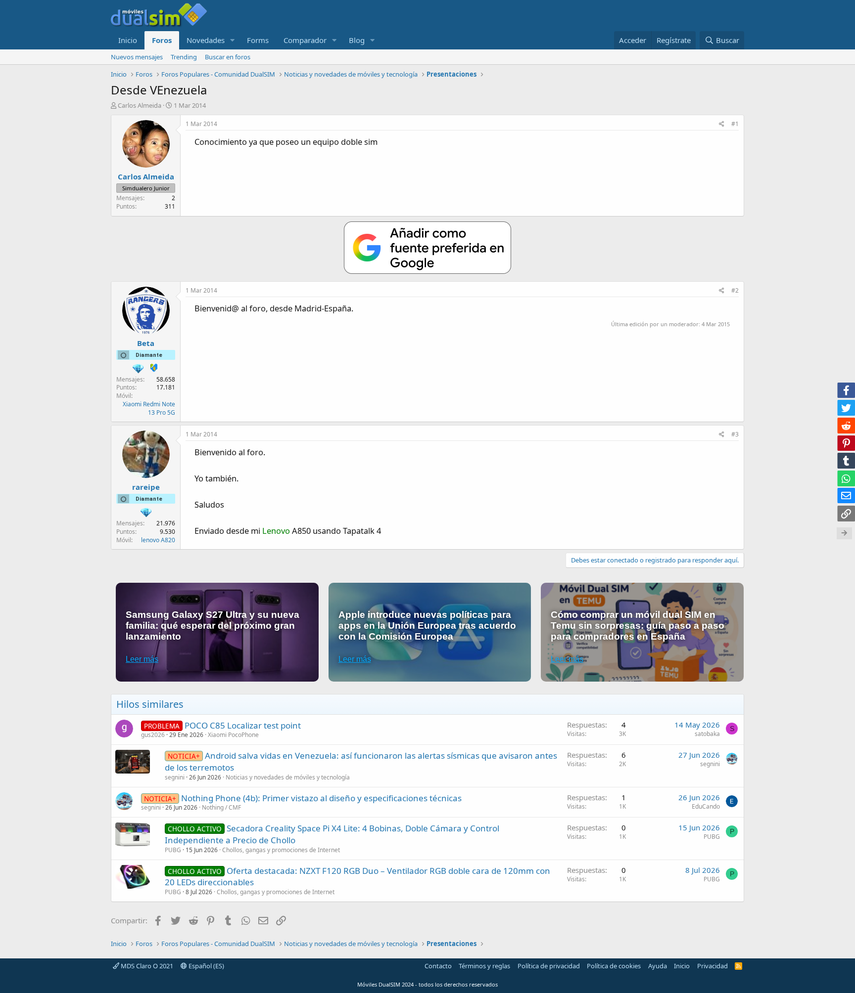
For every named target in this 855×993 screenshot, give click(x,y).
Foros (162, 40)
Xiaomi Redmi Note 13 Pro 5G (149, 408)
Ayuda (657, 965)
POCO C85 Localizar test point (243, 725)
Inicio (127, 40)
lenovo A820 (158, 540)
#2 (735, 290)
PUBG (173, 850)
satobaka (707, 734)
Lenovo (276, 530)
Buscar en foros (227, 56)
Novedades (206, 40)
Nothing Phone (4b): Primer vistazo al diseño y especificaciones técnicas (321, 798)
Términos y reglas (484, 965)
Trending (184, 56)
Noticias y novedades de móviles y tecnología (288, 777)
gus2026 (153, 735)
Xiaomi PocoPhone (233, 735)
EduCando (706, 806)
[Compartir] (721, 124)
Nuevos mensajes (137, 56)
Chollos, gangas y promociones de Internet (281, 850)
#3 (735, 434)
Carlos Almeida (139, 105)
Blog (357, 40)
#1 (735, 124)
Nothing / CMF (221, 807)
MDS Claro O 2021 (146, 965)
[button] (232, 40)
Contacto (438, 965)
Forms (258, 40)
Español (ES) (205, 965)
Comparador (305, 40)
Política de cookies (614, 965)
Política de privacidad (549, 965)
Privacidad (712, 965)
